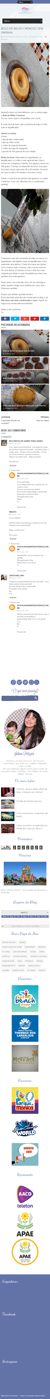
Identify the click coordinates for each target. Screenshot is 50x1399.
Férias (41, 952)
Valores (5, 970)
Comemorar (30, 947)
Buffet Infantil (9, 942)
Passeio (40, 961)
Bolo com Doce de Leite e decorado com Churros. (24, 405)
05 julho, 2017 (16, 578)
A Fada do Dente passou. (29, 801)
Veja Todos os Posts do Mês (25, 926)
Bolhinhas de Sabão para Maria (26, 441)
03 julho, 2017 (16, 444)
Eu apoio (6, 952)
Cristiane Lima (16, 575)
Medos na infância (39, 956)
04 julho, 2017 (24, 479)
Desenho (41, 947)
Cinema (22, 942)
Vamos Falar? (18, 970)
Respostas (15, 470)
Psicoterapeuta (8, 966)
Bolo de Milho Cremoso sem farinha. (19, 350)
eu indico (31, 970)
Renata (12, 512)
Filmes (33, 952)
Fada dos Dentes (20, 952)
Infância (6, 956)
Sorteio (22, 966)
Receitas (4, 39)
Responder (13, 466)
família (42, 970)
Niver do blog (8, 961)
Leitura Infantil (20, 956)
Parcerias (29, 961)
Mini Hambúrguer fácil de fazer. (17, 378)
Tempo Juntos (33, 966)
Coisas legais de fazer (12, 947)
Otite (20, 961)
